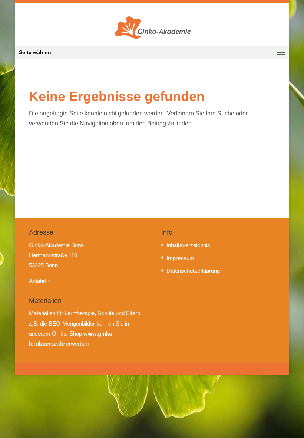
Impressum (180, 258)
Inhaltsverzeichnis (188, 245)
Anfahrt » (40, 281)
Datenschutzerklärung (193, 271)
